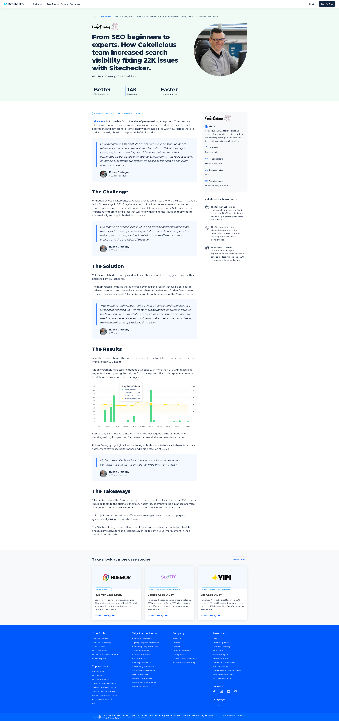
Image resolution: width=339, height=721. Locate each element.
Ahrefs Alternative (140, 650)
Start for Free (327, 4)
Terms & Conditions (182, 650)
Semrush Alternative (142, 639)
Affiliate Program (220, 654)
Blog (215, 639)
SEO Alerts (97, 675)
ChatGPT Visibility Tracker (104, 687)
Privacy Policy (114, 718)
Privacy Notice (179, 654)
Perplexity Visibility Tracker (105, 695)
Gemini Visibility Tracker (103, 691)
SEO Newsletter (220, 658)
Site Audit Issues (220, 666)
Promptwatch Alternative (144, 682)
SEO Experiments (100, 679)
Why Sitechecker (142, 633)
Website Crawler (100, 639)
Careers (176, 642)
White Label (98, 671)
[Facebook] (221, 691)
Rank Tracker (98, 646)
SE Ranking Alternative (143, 666)
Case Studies (52, 4)
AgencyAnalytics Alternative (145, 642)
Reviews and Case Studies (185, 658)
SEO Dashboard (99, 650)
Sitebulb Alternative (141, 654)
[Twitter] (214, 691)
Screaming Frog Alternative (145, 646)
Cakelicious (98, 121)
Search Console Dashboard (105, 654)
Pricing (64, 4)
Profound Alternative (142, 678)
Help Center (218, 650)
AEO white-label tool (102, 699)
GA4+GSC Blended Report (104, 683)
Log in (312, 4)
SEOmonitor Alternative (143, 670)
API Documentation (222, 678)
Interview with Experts (224, 674)
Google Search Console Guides (227, 670)
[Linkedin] (228, 691)
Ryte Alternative (140, 686)
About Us (177, 639)
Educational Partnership (184, 662)
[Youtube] (235, 691)
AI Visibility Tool (99, 658)
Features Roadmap (222, 646)
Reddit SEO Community (224, 662)
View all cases (239, 559)
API (93, 703)
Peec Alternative (140, 674)
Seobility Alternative (141, 662)
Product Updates (221, 642)
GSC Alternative (139, 658)
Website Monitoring (101, 642)
